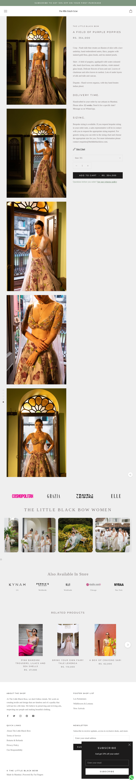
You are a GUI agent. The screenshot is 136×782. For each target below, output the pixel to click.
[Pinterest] (27, 715)
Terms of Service (14, 736)
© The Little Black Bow (22, 771)
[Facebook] (8, 715)
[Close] (129, 745)
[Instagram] (20, 715)
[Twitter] (14, 715)
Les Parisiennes (79, 699)
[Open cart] (130, 11)
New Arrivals (79, 708)
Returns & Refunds (15, 740)
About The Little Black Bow (19, 731)
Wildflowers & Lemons (83, 704)
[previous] (8, 645)
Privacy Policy (13, 745)
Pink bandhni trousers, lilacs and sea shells (31, 663)
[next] (128, 645)
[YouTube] (33, 715)
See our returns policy (107, 182)
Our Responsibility (14, 750)
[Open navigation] (5, 11)
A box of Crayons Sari (105, 660)
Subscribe (107, 771)
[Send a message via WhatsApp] (131, 777)
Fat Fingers (38, 775)
